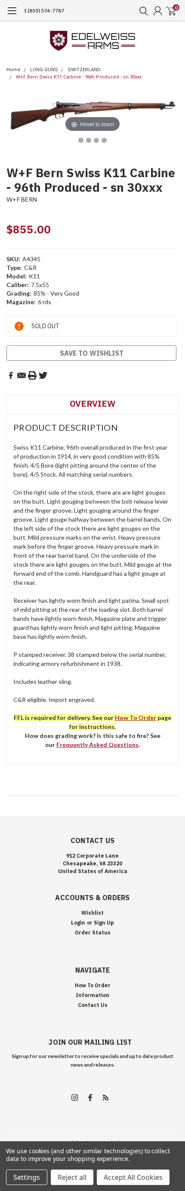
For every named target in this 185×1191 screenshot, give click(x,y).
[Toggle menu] (12, 15)
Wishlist (92, 913)
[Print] (32, 375)
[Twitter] (43, 375)
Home (13, 70)
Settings (26, 1177)
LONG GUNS (44, 70)
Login (78, 922)
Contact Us (93, 1005)
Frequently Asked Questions (97, 744)
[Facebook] (10, 375)
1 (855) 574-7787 (44, 10)
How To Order (93, 985)
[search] (141, 10)
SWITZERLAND (84, 70)
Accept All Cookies (133, 1177)
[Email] (21, 375)
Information (92, 995)
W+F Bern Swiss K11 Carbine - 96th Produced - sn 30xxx (79, 77)
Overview (92, 403)
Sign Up (104, 922)
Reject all (72, 1177)
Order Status (93, 932)
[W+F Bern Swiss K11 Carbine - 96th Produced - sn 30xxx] (80, 140)
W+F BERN (21, 199)
